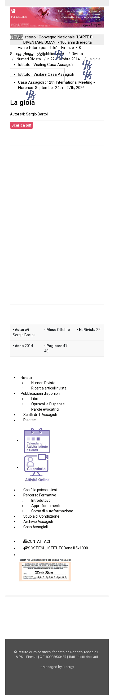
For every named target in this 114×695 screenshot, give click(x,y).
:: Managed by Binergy (57, 667)
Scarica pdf (21, 125)
